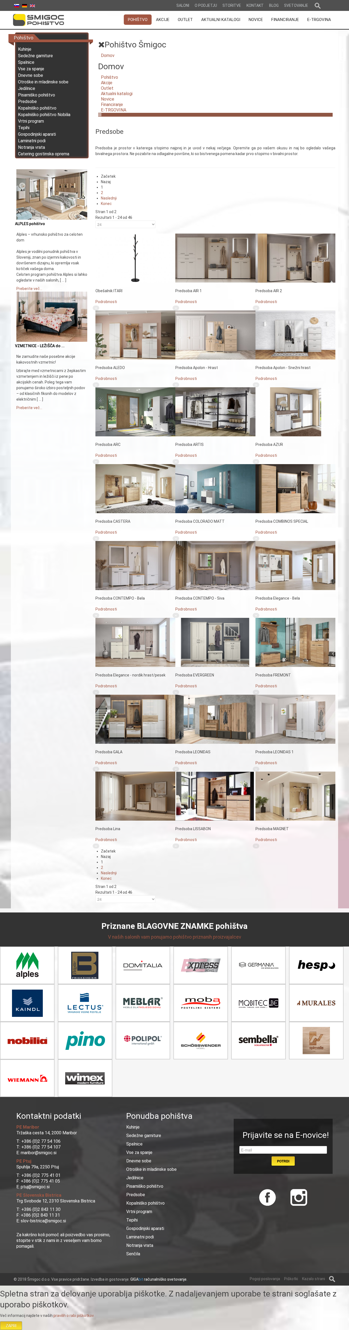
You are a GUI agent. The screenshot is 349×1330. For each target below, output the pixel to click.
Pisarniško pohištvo (36, 95)
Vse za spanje (31, 68)
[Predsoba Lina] (135, 796)
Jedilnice (26, 88)
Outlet (107, 88)
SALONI (182, 5)
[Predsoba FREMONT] (295, 642)
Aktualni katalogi (117, 93)
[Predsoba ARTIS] (215, 411)
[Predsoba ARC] (135, 411)
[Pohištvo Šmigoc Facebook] (267, 1197)
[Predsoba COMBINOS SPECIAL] (295, 488)
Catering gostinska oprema (43, 153)
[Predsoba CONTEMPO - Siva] (215, 565)
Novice (107, 99)
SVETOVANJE (296, 5)
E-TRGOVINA (113, 110)
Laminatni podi (32, 140)
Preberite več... (29, 288)
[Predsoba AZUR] (295, 411)
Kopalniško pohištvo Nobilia (44, 114)
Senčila (133, 1253)
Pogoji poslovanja (265, 1279)
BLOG (274, 5)
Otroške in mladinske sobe (43, 81)
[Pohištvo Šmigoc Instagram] (296, 1197)
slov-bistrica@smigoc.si (43, 1220)
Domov (108, 55)
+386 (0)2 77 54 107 (41, 1147)
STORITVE (231, 5)
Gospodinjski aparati (37, 134)
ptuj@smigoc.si (35, 1186)
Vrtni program (31, 121)
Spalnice (26, 62)
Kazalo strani (313, 1279)
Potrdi (283, 1161)
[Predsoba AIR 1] (215, 258)
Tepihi (23, 127)
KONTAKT (255, 5)
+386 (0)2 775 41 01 (41, 1175)
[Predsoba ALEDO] (135, 334)
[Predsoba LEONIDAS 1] (295, 719)
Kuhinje (24, 49)
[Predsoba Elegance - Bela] (295, 565)
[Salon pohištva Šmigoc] (46, 20)
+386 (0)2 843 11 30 (41, 1209)
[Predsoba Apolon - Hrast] (215, 334)
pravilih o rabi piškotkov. (73, 1315)
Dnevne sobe (30, 75)
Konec (106, 203)
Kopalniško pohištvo (37, 108)
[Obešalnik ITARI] (135, 258)
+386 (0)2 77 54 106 (41, 1141)
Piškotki (291, 1279)
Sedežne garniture (35, 55)
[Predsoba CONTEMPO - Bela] (135, 565)
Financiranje (112, 104)
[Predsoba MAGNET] (295, 796)
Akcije (106, 82)
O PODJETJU (206, 5)
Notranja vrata (31, 147)
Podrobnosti (106, 302)
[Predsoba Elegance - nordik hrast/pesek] (135, 642)
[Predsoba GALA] (135, 719)
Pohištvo (109, 77)
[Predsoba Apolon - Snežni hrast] (295, 334)
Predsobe (27, 101)
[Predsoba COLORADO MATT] (215, 488)
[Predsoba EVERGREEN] (215, 642)
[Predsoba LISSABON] (215, 796)
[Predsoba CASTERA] (135, 488)
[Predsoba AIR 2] (295, 258)
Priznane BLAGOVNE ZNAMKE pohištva (174, 926)
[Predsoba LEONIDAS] (215, 719)
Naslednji (109, 198)
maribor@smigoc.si (38, 1152)
